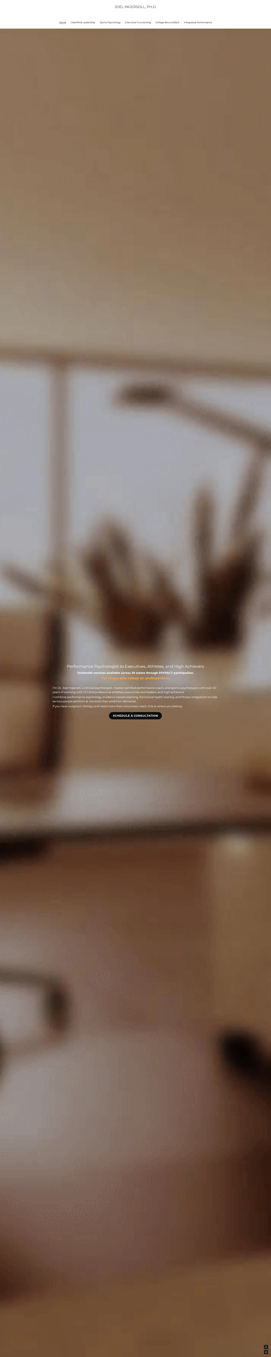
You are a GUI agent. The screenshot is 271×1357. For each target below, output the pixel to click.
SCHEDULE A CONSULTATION (135, 715)
